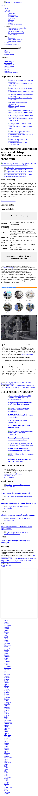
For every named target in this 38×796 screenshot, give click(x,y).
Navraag (3, 553)
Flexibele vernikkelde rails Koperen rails (20, 112)
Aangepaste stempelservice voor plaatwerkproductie (17, 143)
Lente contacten (12, 18)
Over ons (7, 10)
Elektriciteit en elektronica (15, 39)
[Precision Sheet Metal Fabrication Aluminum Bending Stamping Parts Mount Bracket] (21, 434)
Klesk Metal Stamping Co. (21, 558)
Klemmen (11, 20)
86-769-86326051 (9, 475)
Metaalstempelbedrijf (7, 558)
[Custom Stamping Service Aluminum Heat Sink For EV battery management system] (21, 445)
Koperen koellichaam (14, 562)
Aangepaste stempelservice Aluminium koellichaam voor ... (20, 449)
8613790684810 (9, 477)
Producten (7, 11)
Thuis (6, 8)
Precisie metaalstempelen (15, 31)
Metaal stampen (12, 13)
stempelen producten (27, 354)
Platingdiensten (12, 34)
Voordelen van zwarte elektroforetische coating (18, 503)
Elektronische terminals (15, 25)
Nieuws (6, 42)
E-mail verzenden (6, 565)
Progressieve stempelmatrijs (16, 33)
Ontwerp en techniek (14, 29)
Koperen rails (12, 15)
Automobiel (11, 38)
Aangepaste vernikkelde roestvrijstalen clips (21, 91)
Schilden (10, 23)
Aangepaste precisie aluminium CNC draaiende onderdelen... (20, 404)
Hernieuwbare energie (14, 41)
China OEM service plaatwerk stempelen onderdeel (19, 460)
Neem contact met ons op (11, 44)
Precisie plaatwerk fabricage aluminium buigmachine (18, 439)
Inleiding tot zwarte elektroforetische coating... (18, 515)
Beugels (10, 21)
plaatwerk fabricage (7, 268)
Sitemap (10, 557)
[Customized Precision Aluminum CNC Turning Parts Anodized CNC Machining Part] (21, 399)
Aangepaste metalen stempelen (17, 28)
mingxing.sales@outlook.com (13, 474)
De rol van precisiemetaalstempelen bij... (16, 493)
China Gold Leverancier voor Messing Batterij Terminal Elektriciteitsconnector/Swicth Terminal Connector (18, 386)
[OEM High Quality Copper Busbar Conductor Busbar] (21, 422)
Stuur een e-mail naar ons (8, 201)
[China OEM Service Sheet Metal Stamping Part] (21, 455)
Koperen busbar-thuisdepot (15, 560)
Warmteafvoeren (13, 16)
